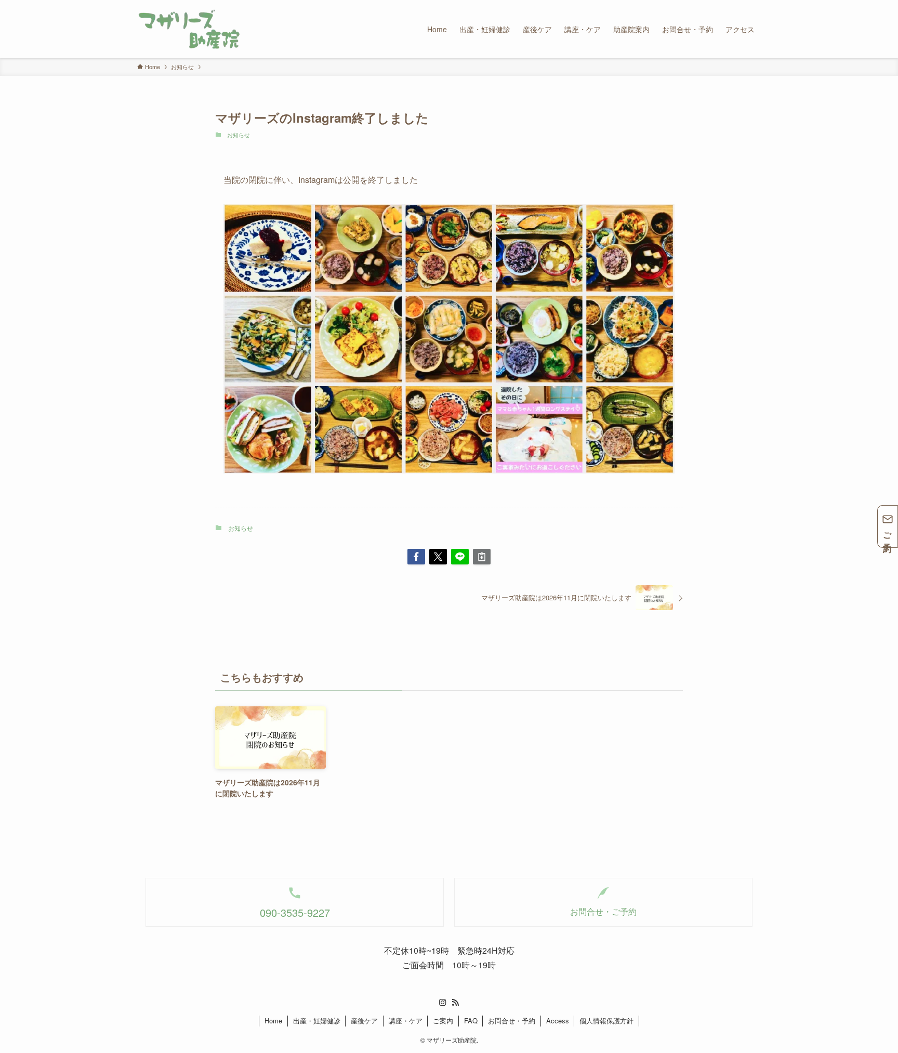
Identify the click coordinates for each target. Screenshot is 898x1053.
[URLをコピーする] (482, 556)
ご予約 (888, 533)
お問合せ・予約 (511, 1020)
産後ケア (364, 1020)
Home (273, 1020)
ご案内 (443, 1020)
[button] (416, 556)
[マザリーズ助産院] (189, 29)
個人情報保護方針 (606, 1020)
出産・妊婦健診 (316, 1020)
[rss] (455, 1002)
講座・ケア (405, 1020)
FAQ (471, 1020)
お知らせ (238, 135)
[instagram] (442, 1002)
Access (557, 1020)
